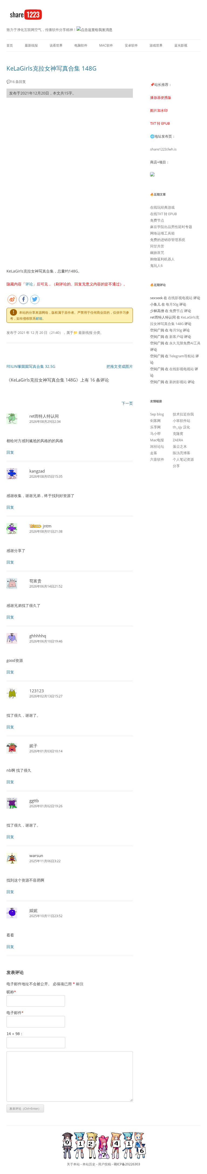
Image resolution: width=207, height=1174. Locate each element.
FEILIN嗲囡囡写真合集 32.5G (30, 366)
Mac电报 (157, 440)
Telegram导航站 (182, 356)
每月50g (172, 304)
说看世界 (56, 45)
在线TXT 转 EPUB (163, 213)
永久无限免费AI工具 (185, 343)
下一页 (127, 403)
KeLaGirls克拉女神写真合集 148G (51, 68)
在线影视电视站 (180, 297)
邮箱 (39, 318)
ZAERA (178, 440)
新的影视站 (178, 381)
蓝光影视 (180, 45)
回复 (10, 452)
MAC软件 (106, 45)
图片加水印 (159, 110)
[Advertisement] (69, 142)
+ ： (14, 1033)
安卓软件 (131, 45)
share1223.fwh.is (163, 149)
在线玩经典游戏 (162, 207)
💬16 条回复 (16, 81)
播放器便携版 (160, 97)
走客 (153, 452)
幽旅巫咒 (157, 252)
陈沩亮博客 (181, 452)
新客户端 (176, 336)
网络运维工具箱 (162, 233)
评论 (29, 283)
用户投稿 (104, 1164)
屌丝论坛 (157, 446)
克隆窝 (178, 433)
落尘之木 (180, 446)
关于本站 (73, 1164)
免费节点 (157, 220)
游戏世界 (156, 45)
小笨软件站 (181, 420)
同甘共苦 (157, 246)
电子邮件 (14, 1012)
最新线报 (31, 45)
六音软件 (157, 459)
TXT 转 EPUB (160, 123)
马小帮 (155, 433)
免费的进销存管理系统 (167, 239)
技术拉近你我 (183, 414)
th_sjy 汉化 (181, 427)
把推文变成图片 (119, 366)
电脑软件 (80, 45)
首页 (9, 45)
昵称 (11, 992)
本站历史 (88, 1164)
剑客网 (155, 420)
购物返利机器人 (162, 259)
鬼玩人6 (156, 265)
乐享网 (155, 427)
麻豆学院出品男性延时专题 (171, 226)
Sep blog (157, 414)
